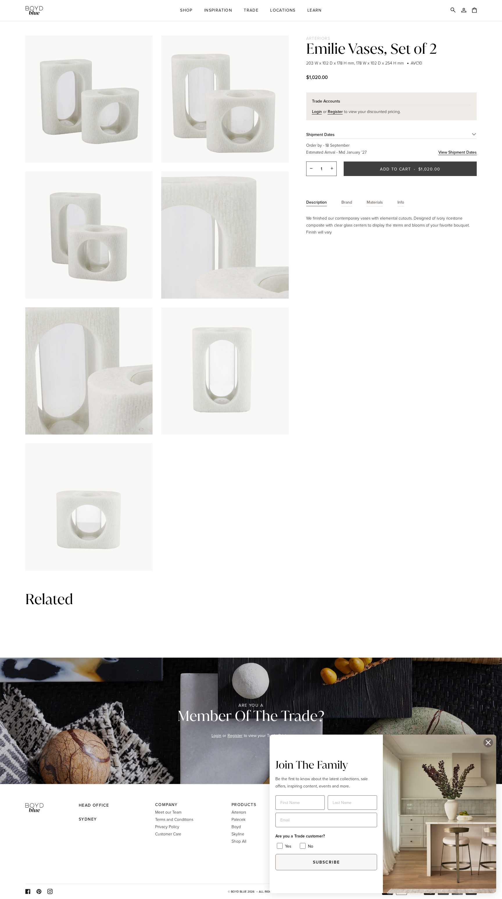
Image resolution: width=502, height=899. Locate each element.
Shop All (239, 841)
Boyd (236, 826)
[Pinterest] (39, 891)
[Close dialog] (488, 742)
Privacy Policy (167, 826)
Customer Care (168, 834)
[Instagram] (50, 891)
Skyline (238, 834)
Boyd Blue (239, 891)
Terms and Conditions (174, 819)
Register (235, 735)
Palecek (238, 819)
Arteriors (318, 38)
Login (216, 735)
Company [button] (166, 805)
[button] (186, 10)
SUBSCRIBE (326, 862)
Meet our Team (168, 812)
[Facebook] (28, 891)
